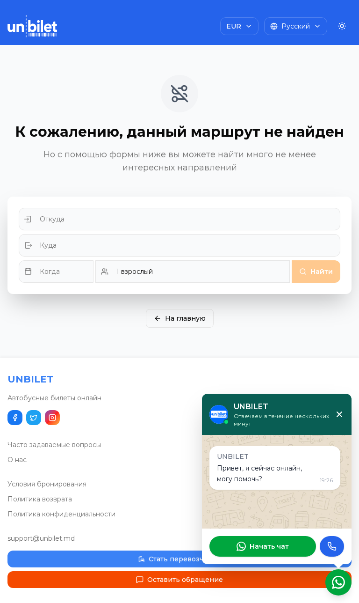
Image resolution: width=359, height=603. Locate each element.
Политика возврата (39, 499)
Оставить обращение (185, 579)
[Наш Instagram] (52, 417)
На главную (185, 318)
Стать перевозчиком (185, 559)
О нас (17, 460)
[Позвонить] (332, 546)
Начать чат (269, 546)
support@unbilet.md (41, 538)
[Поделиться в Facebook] (14, 417)
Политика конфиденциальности (61, 514)
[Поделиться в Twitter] (33, 417)
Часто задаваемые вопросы (54, 445)
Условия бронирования (46, 484)
